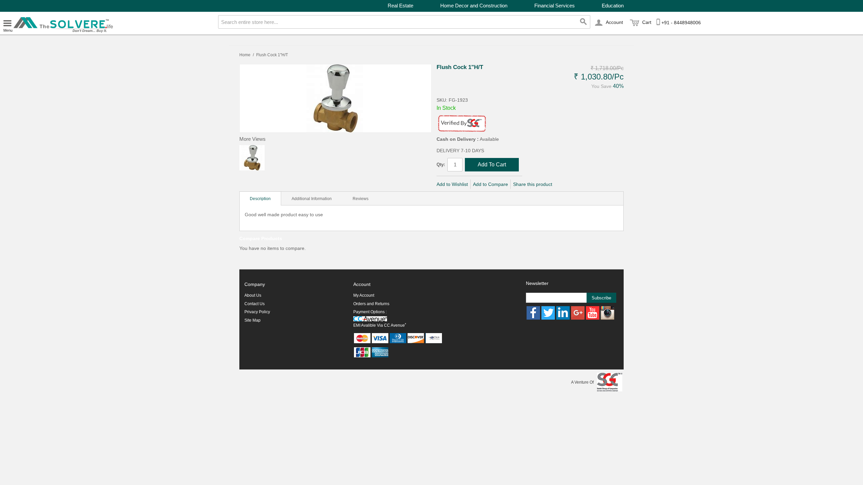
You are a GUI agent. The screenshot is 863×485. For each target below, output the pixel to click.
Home (244, 55)
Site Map (252, 320)
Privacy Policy (257, 312)
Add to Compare (490, 184)
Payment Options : (370, 312)
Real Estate (400, 5)
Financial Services (554, 5)
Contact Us (254, 303)
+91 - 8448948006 (681, 22)
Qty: (441, 164)
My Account (363, 295)
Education (613, 5)
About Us (252, 295)
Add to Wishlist (452, 184)
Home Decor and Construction (473, 5)
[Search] (583, 22)
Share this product (532, 184)
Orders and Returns (371, 303)
